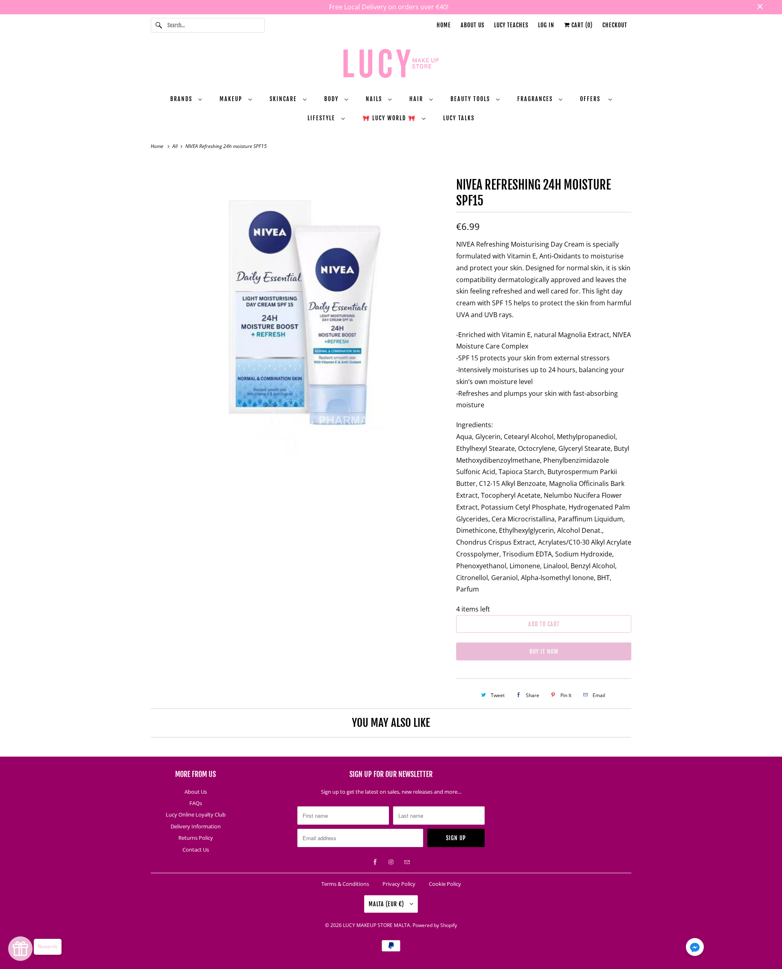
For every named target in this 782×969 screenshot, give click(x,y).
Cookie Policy (445, 883)
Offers (592, 98)
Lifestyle (322, 118)
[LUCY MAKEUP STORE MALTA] (391, 65)
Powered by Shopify (435, 925)
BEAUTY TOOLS (471, 98)
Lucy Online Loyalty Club (196, 814)
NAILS (375, 98)
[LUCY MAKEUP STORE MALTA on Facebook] (375, 862)
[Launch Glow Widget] (20, 948)
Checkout (614, 25)
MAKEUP (232, 98)
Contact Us (195, 849)
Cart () (581, 25)
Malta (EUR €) (387, 904)
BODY (332, 98)
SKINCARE (284, 98)
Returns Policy (195, 837)
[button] (695, 948)
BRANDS (182, 98)
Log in (546, 25)
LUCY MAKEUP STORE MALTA (376, 925)
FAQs (195, 803)
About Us (472, 25)
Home (444, 25)
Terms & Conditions (345, 883)
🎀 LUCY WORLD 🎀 (390, 118)
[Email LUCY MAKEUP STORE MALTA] (407, 862)
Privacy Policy (398, 883)
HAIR (417, 98)
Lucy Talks (458, 118)
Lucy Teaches (511, 25)
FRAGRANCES (536, 98)
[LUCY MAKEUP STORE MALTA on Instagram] (391, 862)
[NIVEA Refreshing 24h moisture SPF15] (299, 309)
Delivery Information (196, 826)
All (175, 146)
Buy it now (543, 651)
